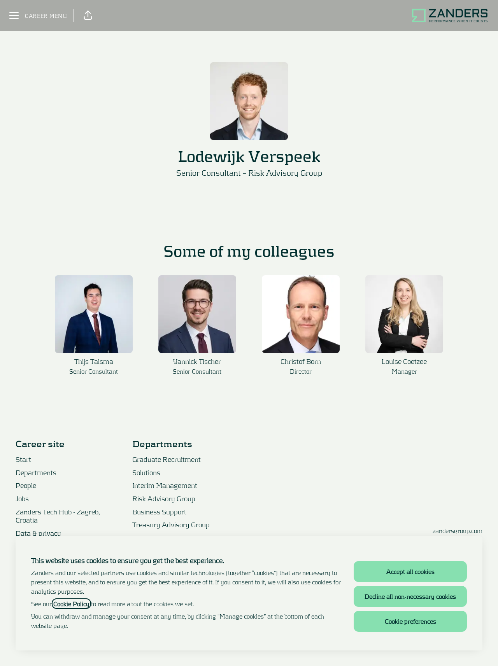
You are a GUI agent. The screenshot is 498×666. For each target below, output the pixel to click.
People (26, 485)
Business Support (159, 511)
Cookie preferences (410, 621)
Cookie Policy (71, 603)
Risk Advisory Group (285, 172)
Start (23, 459)
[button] (88, 15)
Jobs (22, 498)
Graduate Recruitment (166, 459)
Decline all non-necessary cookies (410, 596)
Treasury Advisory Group (171, 524)
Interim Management (164, 485)
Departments (36, 472)
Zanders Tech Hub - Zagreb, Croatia (58, 515)
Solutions (146, 472)
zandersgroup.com (457, 530)
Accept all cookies (410, 571)
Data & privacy (38, 533)
